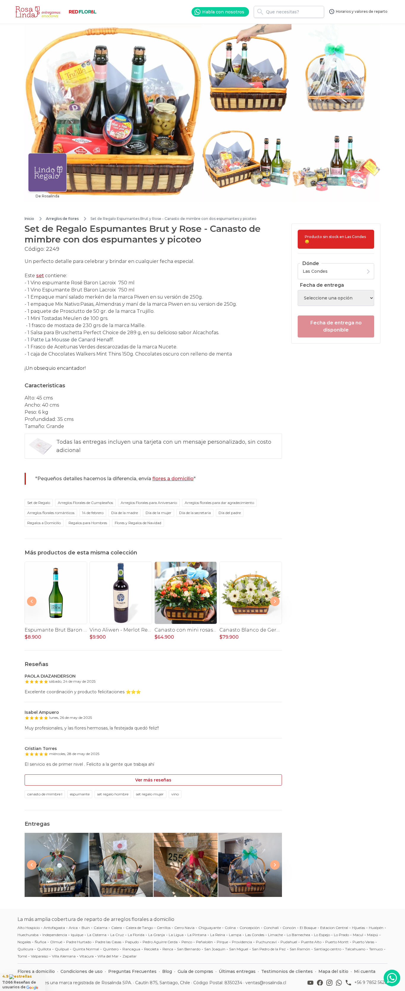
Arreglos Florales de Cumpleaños (85, 502)
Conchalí (271, 927)
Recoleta (151, 949)
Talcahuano (355, 949)
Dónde (310, 263)
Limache (275, 935)
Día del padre (230, 512)
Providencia (242, 942)
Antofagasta (54, 927)
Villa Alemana (64, 956)
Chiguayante (209, 927)
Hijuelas (358, 927)
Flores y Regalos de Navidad (138, 523)
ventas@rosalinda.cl (265, 982)
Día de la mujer (158, 512)
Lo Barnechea (298, 935)
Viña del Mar (108, 956)
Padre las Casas (108, 942)
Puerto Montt (337, 942)
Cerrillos (163, 927)
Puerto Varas (363, 942)
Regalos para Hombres (87, 523)
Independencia (54, 935)
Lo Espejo (322, 935)
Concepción (250, 927)
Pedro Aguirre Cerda (160, 942)
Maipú (372, 935)
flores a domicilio (173, 478)
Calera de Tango (139, 927)
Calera (116, 927)
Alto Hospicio (28, 927)
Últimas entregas (237, 971)
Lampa (235, 935)
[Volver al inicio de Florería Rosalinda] (39, 12)
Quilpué (62, 949)
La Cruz (117, 935)
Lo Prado (341, 935)
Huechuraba (28, 935)
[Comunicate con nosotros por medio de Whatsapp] (392, 978)
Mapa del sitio (333, 971)
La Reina (217, 935)
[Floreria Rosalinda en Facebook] (321, 982)
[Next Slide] (275, 601)
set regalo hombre (112, 794)
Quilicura (25, 949)
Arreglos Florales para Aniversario (149, 502)
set (40, 275)
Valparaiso (39, 956)
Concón (289, 927)
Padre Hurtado (78, 942)
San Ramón (300, 949)
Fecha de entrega (322, 285)
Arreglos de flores (62, 218)
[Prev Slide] (31, 601)
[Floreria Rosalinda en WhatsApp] (340, 982)
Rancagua (131, 949)
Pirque (222, 942)
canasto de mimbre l (44, 794)
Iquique (77, 935)
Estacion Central (334, 927)
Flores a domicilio (36, 971)
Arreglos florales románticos (50, 512)
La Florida (136, 935)
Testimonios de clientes (287, 971)
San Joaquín (214, 949)
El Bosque (308, 927)
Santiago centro (327, 949)
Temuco (376, 949)
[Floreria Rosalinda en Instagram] (330, 982)
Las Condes (254, 935)
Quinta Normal (86, 949)
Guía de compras (195, 971)
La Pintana (196, 935)
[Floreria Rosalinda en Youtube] (311, 982)
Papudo (132, 942)
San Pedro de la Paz (269, 949)
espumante (80, 794)
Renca (167, 949)
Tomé (22, 956)
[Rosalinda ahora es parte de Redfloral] (83, 12)
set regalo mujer (150, 794)
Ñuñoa (40, 942)
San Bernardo (188, 949)
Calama (100, 927)
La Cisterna (96, 935)
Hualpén (376, 927)
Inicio (29, 218)
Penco (186, 942)
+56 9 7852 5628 (371, 982)
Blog (167, 971)
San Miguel (238, 949)
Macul (358, 935)
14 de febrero (92, 512)
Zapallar (129, 956)
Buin (86, 927)
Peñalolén (204, 942)
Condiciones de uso (81, 971)
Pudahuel (288, 942)
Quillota (44, 949)
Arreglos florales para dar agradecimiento (219, 502)
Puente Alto (311, 942)
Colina (230, 927)
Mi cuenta (364, 971)
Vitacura (86, 956)
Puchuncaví (266, 942)
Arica (73, 927)
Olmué (56, 942)
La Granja (156, 935)
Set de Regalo (38, 502)
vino (175, 794)
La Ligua (176, 935)
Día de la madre (124, 512)
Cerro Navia (184, 927)
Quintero (111, 949)
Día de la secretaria (195, 512)
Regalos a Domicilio (44, 523)
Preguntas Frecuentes (132, 971)
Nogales (24, 942)
